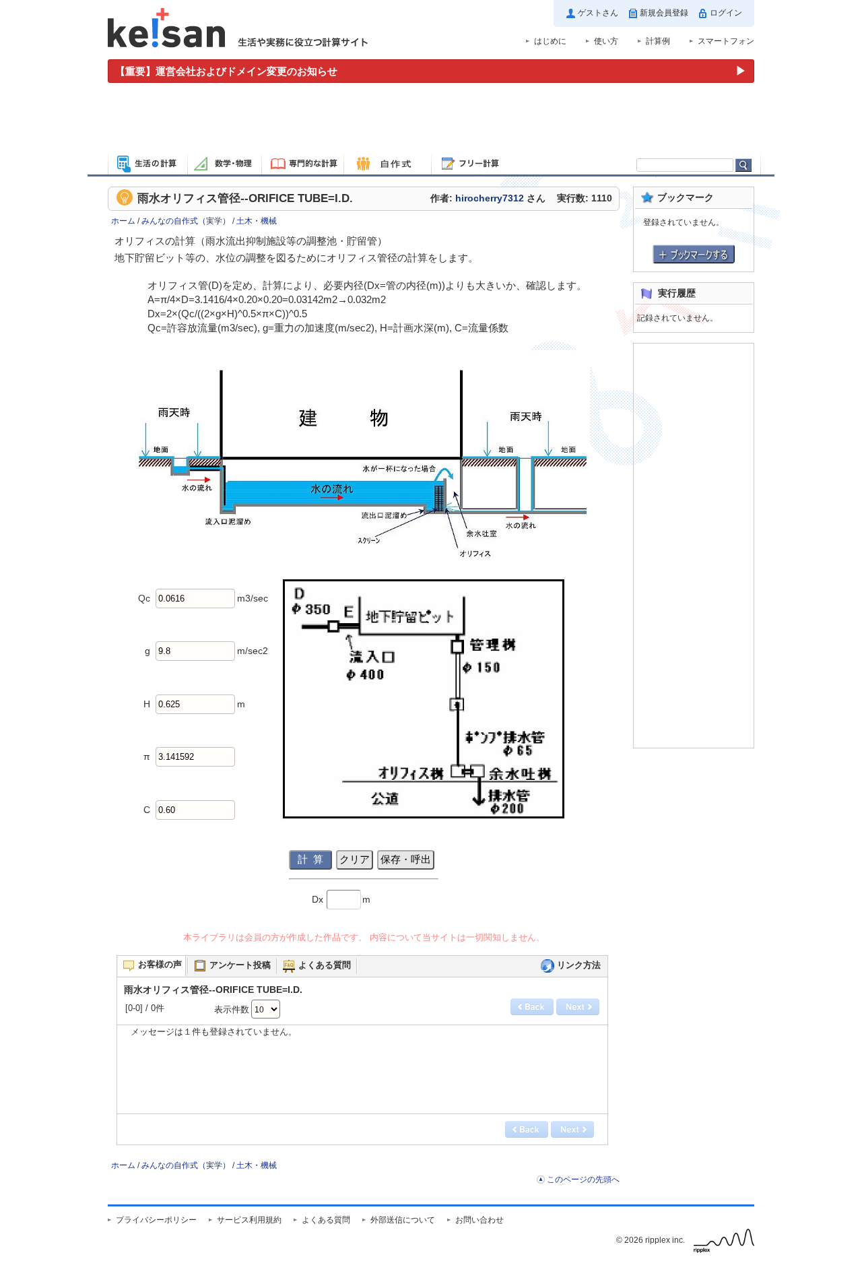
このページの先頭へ (583, 1179)
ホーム (123, 221)
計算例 (658, 41)
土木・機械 (256, 221)
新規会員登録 (664, 13)
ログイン (726, 13)
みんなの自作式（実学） (185, 221)
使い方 (606, 41)
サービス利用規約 (249, 1220)
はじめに (550, 41)
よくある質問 (326, 1220)
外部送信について (402, 1220)
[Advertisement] (431, 120)
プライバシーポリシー (156, 1220)
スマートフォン (726, 41)
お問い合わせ (479, 1220)
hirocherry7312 (489, 198)
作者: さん (487, 198)
